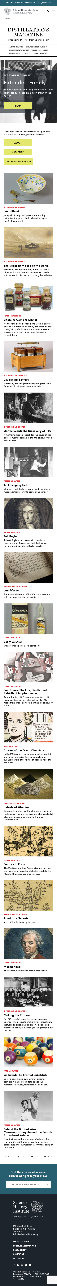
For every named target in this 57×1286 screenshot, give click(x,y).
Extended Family (25, 83)
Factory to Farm (14, 864)
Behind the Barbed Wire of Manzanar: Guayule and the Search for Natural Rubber (28, 1132)
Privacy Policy (19, 1277)
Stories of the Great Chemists (24, 750)
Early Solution (13, 642)
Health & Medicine (40, 50)
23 (32, 1157)
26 (45, 1157)
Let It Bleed (11, 211)
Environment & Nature (19, 50)
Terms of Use (35, 1277)
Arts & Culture (16, 47)
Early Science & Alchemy (36, 47)
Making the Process (17, 1015)
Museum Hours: (13, 2)
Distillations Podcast (18, 161)
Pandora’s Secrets (16, 918)
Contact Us (18, 1254)
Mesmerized (12, 967)
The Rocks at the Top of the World (26, 265)
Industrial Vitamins (16, 807)
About (17, 142)
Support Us (18, 1258)
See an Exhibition (21, 1242)
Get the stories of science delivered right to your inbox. (28, 1174)
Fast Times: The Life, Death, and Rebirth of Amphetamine (25, 691)
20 (19, 1157)
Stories (7, 18)
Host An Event (19, 1250)
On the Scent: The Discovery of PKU (27, 431)
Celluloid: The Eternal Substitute (26, 1075)
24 (36, 1157)
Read (18, 105)
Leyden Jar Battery (16, 380)
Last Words (11, 590)
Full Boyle (10, 536)
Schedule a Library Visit (24, 1246)
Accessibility (18, 1279)
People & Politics (41, 53)
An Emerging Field (16, 485)
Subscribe (18, 152)
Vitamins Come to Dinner (20, 320)
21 (23, 1157)
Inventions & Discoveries (19, 53)
